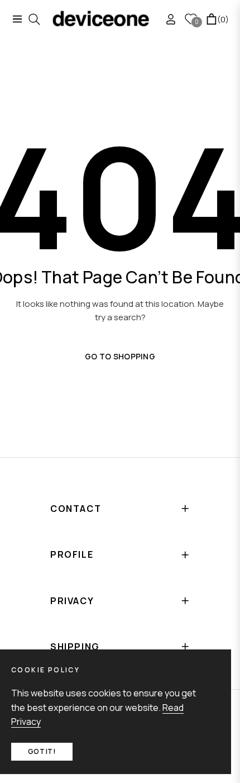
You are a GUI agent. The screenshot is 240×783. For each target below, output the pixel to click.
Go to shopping (120, 356)
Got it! (42, 751)
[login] (166, 19)
